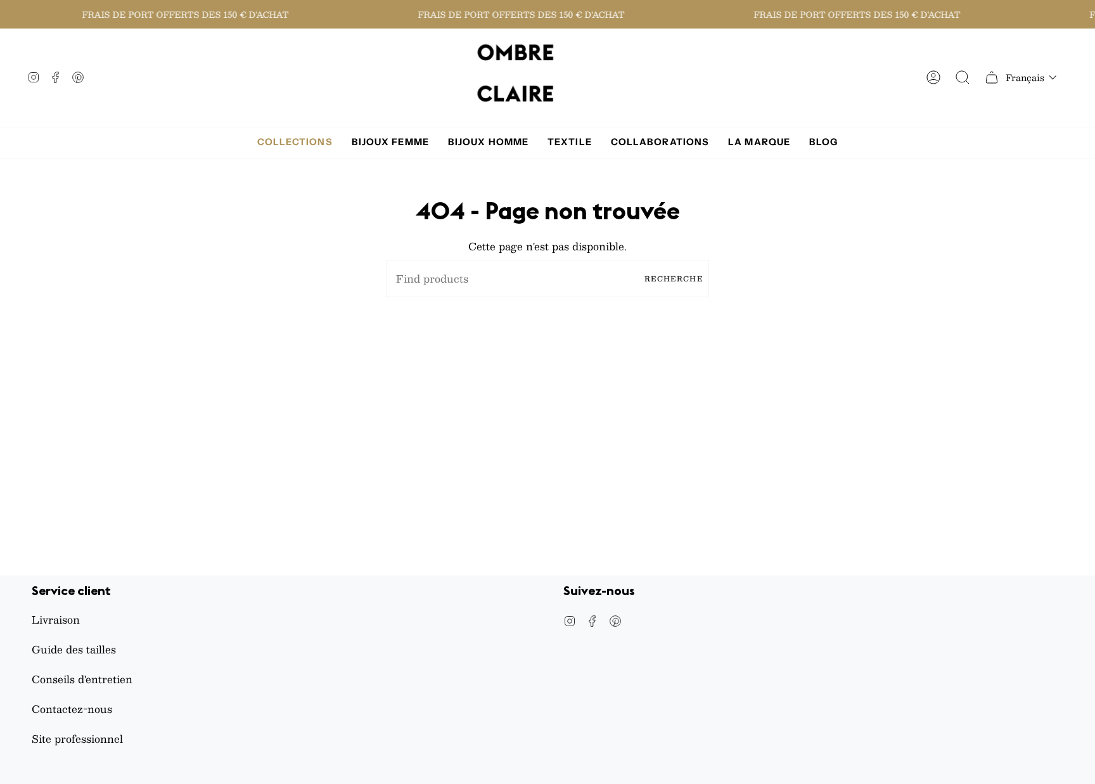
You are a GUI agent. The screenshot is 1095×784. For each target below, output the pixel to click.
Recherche (673, 279)
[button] (1031, 77)
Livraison (56, 619)
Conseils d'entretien (82, 679)
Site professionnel (77, 738)
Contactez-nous (72, 708)
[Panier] (991, 78)
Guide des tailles (74, 649)
